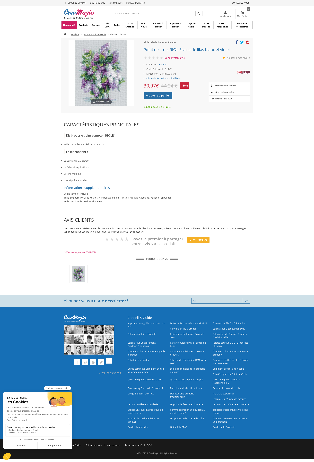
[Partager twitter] (242, 42)
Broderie (83, 25)
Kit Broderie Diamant (76, 2)
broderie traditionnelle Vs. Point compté (230, 411)
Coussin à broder (158, 25)
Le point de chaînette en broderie (231, 404)
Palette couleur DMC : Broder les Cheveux (230, 344)
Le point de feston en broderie (186, 404)
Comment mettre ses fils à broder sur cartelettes (231, 361)
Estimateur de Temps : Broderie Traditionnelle (230, 335)
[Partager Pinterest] (247, 42)
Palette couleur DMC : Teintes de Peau (188, 344)
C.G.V (149, 445)
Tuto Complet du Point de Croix (230, 374)
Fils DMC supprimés (224, 393)
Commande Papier (135, 2)
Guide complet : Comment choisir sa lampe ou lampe (146, 370)
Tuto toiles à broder (138, 360)
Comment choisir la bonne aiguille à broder (146, 353)
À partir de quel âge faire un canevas (143, 420)
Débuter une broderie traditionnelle (182, 395)
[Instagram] (85, 362)
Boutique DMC (97, 2)
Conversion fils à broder (183, 328)
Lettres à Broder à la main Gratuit (188, 323)
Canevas (95, 25)
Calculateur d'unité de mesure (229, 399)
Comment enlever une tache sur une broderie (230, 420)
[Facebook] (77, 362)
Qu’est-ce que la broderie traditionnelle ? (226, 381)
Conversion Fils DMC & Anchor (229, 323)
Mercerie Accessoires (242, 25)
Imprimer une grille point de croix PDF (146, 325)
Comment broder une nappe (228, 368)
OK (246, 300)
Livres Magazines (222, 25)
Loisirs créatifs (206, 25)
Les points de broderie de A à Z (187, 418)
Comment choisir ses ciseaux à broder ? (187, 353)
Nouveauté (69, 25)
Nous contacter (114, 445)
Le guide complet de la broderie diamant (187, 370)
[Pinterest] (93, 362)
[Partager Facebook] (237, 42)
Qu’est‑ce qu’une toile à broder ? (145, 388)
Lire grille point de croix (141, 393)
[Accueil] (65, 34)
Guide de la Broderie (224, 427)
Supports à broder (175, 25)
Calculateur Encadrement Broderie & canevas (142, 344)
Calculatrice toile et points (142, 334)
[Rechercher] (198, 13)
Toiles (117, 25)
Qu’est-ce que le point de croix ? (145, 379)
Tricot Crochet (129, 25)
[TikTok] (109, 362)
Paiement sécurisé (133, 445)
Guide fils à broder (138, 427)
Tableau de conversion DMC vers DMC (188, 361)
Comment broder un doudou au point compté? (187, 411)
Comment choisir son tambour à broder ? (230, 353)
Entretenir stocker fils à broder (187, 388)
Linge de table (191, 25)
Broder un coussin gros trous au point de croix (145, 411)
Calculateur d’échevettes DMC (229, 328)
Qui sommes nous (94, 445)
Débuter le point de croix (226, 388)
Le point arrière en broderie (143, 404)
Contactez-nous (240, 2)
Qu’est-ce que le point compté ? (187, 379)
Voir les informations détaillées (163, 78)
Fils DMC (107, 25)
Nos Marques (116, 2)
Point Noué (144, 25)
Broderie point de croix (95, 34)
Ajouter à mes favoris (238, 57)
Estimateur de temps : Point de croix (187, 335)
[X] (101, 362)
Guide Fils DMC (178, 427)
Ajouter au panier (158, 95)
